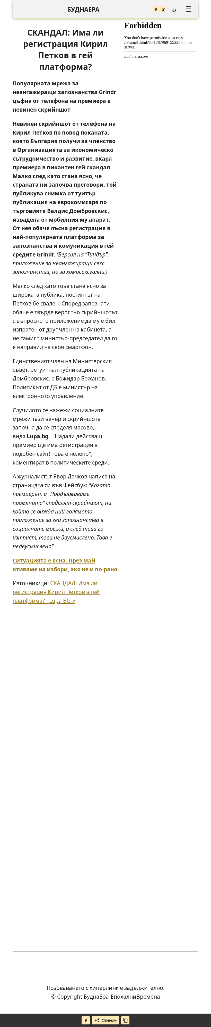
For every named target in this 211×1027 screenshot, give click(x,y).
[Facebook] (156, 9)
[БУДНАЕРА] (83, 9)
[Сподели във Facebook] (86, 1020)
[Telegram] (163, 9)
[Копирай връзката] (125, 1020)
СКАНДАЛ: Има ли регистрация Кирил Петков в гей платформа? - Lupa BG (56, 591)
